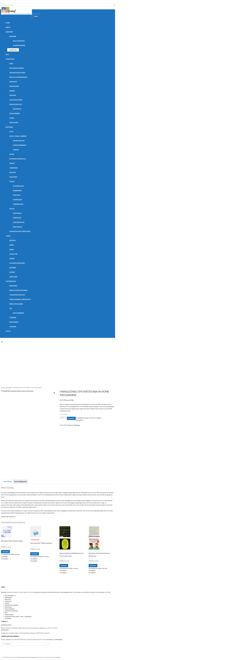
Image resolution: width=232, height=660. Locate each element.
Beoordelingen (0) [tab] (20, 481)
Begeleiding (13, 285)
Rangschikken (14, 86)
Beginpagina (8, 597)
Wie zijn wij (8, 599)
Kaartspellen (17, 226)
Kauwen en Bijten (18, 140)
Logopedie (12, 326)
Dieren (11, 245)
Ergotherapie (13, 322)
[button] (54, 393)
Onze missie (8, 601)
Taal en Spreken (14, 113)
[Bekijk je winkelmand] (34, 11)
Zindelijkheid (13, 122)
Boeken (11, 154)
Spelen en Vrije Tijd (15, 104)
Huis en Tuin (13, 254)
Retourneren (8, 607)
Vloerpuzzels (17, 199)
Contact (7, 603)
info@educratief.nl (6, 625)
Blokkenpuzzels (18, 186)
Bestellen (71, 418)
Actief (11, 131)
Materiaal (9, 127)
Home (8, 22)
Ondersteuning (9, 614)
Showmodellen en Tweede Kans (19, 231)
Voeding (12, 272)
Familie (11, 249)
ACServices (58, 657)
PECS (7, 54)
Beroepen (12, 240)
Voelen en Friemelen (19, 145)
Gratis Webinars (18, 313)
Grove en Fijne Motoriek (17, 72)
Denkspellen (17, 217)
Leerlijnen (9, 31)
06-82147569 (5, 630)
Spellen (11, 208)
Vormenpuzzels (18, 204)
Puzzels (12, 181)
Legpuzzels (16, 195)
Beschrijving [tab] (8, 481)
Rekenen (12, 90)
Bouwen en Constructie (17, 158)
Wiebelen (16, 149)
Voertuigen (13, 276)
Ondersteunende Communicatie (19, 299)
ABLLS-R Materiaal (19, 41)
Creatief (12, 163)
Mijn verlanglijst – (10, 595)
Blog (6, 612)
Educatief (12, 172)
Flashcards (13, 177)
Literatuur (13, 50)
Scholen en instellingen (11, 610)
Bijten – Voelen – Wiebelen (17, 136)
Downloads (13, 168)
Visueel (11, 118)
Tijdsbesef (12, 317)
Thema (8, 236)
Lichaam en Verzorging (17, 263)
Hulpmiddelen (11, 281)
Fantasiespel (17, 109)
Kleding (11, 258)
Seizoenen (12, 267)
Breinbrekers (17, 190)
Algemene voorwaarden (11, 605)
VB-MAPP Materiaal (19, 45)
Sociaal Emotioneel (15, 99)
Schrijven (12, 95)
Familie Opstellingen (16, 304)
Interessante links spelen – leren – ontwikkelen (18, 616)
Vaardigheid (10, 59)
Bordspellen (17, 213)
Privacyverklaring (9, 608)
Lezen (11, 63)
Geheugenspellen (18, 222)
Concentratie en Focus (17, 294)
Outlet (8, 331)
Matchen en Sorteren (16, 68)
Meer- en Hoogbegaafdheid (18, 77)
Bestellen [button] (5, 551)
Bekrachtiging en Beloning (18, 290)
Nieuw (8, 27)
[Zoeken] (114, 5)
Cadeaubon (8, 618)
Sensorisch (13, 81)
